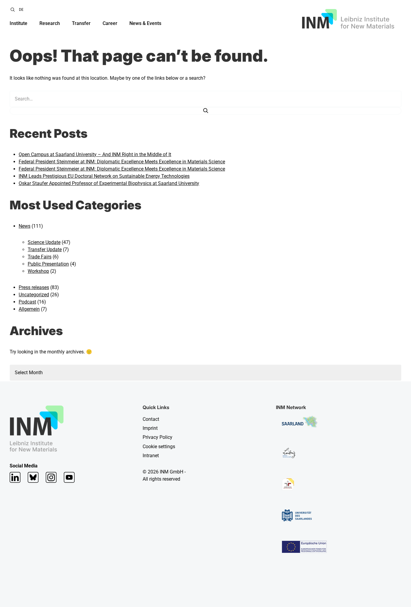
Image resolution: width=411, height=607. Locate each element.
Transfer (81, 23)
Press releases (34, 287)
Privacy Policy (157, 437)
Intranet (151, 455)
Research (49, 23)
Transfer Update (45, 249)
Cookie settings (159, 446)
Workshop (38, 271)
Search (13, 10)
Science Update (44, 242)
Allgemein (29, 309)
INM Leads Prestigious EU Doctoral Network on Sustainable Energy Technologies (104, 176)
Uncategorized (34, 294)
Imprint (150, 428)
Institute (18, 23)
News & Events (145, 23)
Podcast (27, 302)
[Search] (205, 111)
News (24, 226)
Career (110, 23)
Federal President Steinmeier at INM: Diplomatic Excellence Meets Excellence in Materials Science (122, 162)
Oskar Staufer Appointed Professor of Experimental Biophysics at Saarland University (109, 183)
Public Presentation (48, 264)
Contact (151, 419)
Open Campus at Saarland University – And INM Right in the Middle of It (95, 154)
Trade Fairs (39, 257)
